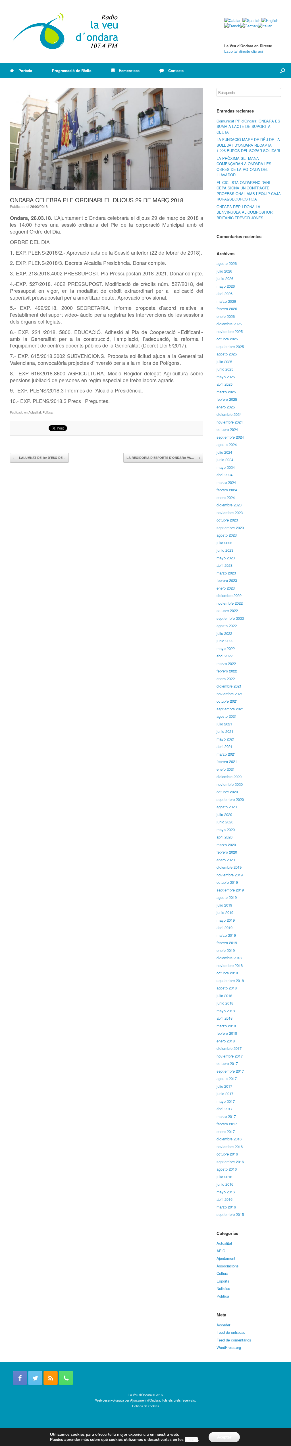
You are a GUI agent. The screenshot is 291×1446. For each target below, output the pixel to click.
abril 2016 (224, 1199)
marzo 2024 (226, 482)
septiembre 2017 (230, 1071)
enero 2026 (226, 316)
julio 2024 (224, 452)
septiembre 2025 (230, 346)
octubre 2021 (227, 701)
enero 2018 (226, 1041)
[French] (232, 25)
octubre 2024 (227, 429)
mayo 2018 (226, 1010)
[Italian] (265, 25)
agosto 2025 (227, 354)
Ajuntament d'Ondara (145, 1400)
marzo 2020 (226, 844)
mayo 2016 (226, 1192)
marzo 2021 (226, 754)
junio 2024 (225, 459)
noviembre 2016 (230, 1146)
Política (48, 412)
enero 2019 (226, 950)
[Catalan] (232, 20)
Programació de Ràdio (72, 70)
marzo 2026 (226, 301)
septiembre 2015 (230, 1214)
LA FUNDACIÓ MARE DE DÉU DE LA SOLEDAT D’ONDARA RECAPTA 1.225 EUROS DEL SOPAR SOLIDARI (248, 145)
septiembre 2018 (230, 980)
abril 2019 (224, 927)
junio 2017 (225, 1093)
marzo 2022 (226, 663)
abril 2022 (224, 655)
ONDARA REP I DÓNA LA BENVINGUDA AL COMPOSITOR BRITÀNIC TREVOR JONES (245, 212)
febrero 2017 (227, 1123)
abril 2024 (224, 474)
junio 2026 (225, 278)
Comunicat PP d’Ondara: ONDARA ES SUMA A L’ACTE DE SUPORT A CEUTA (248, 126)
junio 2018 (225, 1003)
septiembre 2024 (230, 437)
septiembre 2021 (230, 708)
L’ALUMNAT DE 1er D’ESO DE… (39, 457)
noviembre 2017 (230, 1056)
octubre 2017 (227, 1063)
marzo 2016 (226, 1207)
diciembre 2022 (229, 595)
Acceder (223, 1325)
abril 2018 (224, 1018)
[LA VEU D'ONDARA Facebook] (20, 1378)
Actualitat (34, 412)
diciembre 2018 (229, 957)
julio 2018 (224, 995)
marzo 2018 (226, 1025)
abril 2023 (224, 565)
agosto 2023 (227, 535)
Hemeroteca (129, 70)
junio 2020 (225, 822)
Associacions (228, 1266)
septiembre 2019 (230, 890)
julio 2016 (224, 1176)
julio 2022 (224, 633)
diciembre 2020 (229, 776)
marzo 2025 (226, 391)
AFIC (221, 1250)
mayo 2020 (226, 829)
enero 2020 (226, 859)
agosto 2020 (227, 806)
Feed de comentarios (234, 1340)
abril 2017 (224, 1108)
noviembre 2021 (230, 693)
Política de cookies (145, 1406)
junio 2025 (225, 369)
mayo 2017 (226, 1101)
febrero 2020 (227, 852)
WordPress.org (229, 1347)
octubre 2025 (227, 338)
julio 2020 (224, 814)
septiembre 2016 (230, 1161)
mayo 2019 (226, 920)
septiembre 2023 (230, 527)
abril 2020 (224, 837)
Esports (223, 1281)
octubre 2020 (227, 791)
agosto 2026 (227, 263)
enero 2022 (226, 678)
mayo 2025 (226, 376)
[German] (249, 25)
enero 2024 (226, 497)
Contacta (176, 70)
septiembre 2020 (230, 799)
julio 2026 (224, 271)
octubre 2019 (227, 882)
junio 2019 (225, 912)
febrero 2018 (227, 1033)
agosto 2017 (227, 1078)
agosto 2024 (227, 444)
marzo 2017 (226, 1116)
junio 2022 (225, 640)
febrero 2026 (227, 308)
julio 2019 (224, 905)
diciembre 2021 (229, 686)
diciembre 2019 (229, 867)
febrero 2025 (227, 399)
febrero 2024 (227, 489)
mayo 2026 (226, 286)
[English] (269, 20)
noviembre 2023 (230, 512)
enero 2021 (226, 769)
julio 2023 (224, 542)
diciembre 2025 (229, 323)
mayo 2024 (226, 467)
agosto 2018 (227, 988)
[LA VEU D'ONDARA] (66, 31)
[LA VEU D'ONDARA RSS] (50, 1378)
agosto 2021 (227, 716)
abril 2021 (224, 746)
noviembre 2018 (230, 965)
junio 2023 (225, 550)
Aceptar (224, 1437)
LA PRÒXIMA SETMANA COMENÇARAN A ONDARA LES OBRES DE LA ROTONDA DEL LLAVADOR (244, 167)
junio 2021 (225, 731)
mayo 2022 (226, 648)
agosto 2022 (227, 625)
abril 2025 (224, 384)
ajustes (191, 1439)
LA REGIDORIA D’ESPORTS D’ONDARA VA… (163, 457)
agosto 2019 (227, 897)
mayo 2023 (226, 558)
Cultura (222, 1273)
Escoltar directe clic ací (243, 51)
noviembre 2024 (230, 422)
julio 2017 (224, 1086)
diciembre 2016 (229, 1139)
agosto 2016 (227, 1169)
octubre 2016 (227, 1154)
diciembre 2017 (229, 1048)
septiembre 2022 (230, 618)
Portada (25, 70)
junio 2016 (225, 1184)
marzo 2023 (226, 573)
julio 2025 (224, 361)
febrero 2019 (227, 942)
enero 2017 (226, 1131)
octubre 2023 (227, 520)
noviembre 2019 (230, 875)
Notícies (223, 1288)
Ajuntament (226, 1258)
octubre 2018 (227, 972)
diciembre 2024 (229, 414)
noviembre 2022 (230, 603)
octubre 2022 (227, 610)
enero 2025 (226, 407)
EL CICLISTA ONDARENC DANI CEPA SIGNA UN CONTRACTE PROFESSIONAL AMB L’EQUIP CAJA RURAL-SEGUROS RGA (249, 191)
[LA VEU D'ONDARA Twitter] (35, 1378)
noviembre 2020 (230, 784)
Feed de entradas (231, 1332)
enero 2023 (226, 588)
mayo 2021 (226, 739)
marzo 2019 (226, 935)
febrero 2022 (227, 671)
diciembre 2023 (229, 505)
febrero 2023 (227, 580)
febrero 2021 (227, 761)
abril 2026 (224, 293)
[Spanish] (251, 20)
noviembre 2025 (230, 331)
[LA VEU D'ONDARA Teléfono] (66, 1378)
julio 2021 (224, 724)
